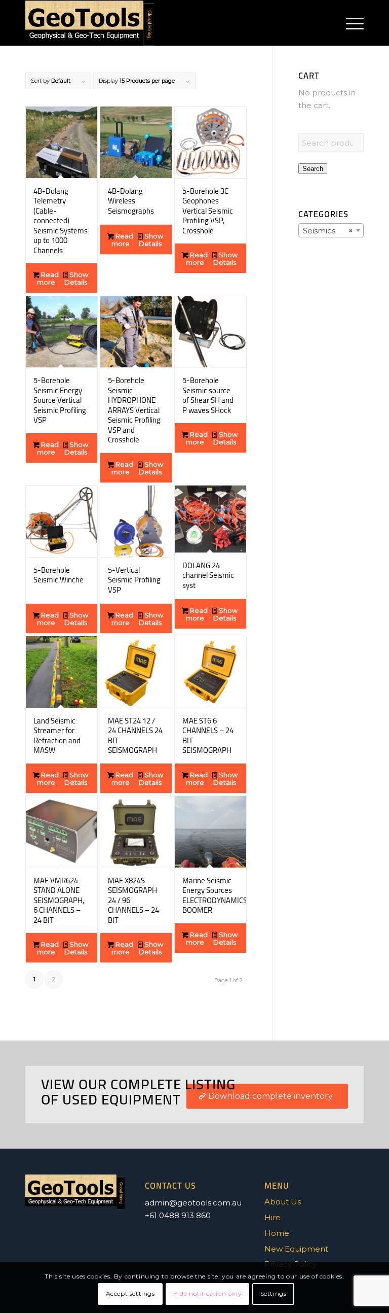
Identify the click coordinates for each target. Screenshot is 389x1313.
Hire (272, 1217)
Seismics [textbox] (328, 230)
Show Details (76, 278)
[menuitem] (350, 23)
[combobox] (331, 230)
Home (276, 1233)
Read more (48, 278)
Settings (273, 1293)
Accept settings (130, 1293)
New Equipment (296, 1249)
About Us (282, 1201)
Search (312, 168)
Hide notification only (207, 1293)
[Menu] (350, 23)
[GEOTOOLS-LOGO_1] (89, 23)
